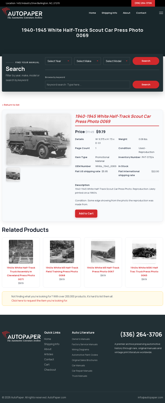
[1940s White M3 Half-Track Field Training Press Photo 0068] (62, 252)
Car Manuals (78, 365)
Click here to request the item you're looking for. (39, 300)
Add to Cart (86, 213)
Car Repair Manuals (82, 370)
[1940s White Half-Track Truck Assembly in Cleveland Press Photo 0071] (21, 252)
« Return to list (10, 104)
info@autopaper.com (150, 397)
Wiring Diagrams (80, 349)
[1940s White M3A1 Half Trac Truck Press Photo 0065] (144, 252)
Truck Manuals (79, 375)
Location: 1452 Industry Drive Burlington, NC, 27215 (32, 3)
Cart (46, 364)
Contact (141, 12)
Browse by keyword (55, 77)
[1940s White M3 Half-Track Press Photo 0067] (103, 252)
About (126, 12)
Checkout (50, 369)
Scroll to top (7, 202)
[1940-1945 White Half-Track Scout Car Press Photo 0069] (13, 175)
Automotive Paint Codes (85, 354)
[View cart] (151, 13)
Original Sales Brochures (84, 360)
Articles (48, 354)
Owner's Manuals (81, 339)
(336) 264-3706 (143, 3)
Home (92, 12)
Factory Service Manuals (85, 344)
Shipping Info (109, 12)
